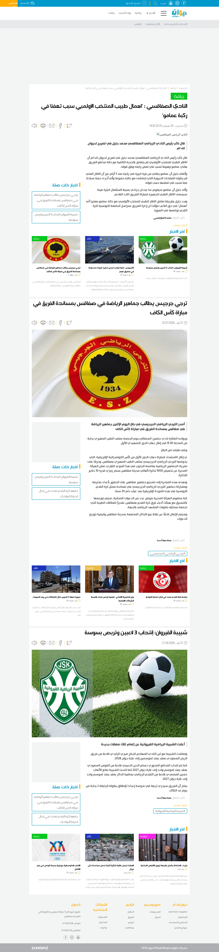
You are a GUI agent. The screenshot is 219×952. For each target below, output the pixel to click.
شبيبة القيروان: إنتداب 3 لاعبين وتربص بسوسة (166, 267)
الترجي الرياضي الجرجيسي (167, 553)
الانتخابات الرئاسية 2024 (175, 24)
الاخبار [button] (152, 13)
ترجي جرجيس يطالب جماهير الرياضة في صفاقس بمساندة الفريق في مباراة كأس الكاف (56, 200)
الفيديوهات (155, 912)
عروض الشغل (180, 928)
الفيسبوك (102, 917)
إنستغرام (103, 922)
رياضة (138, 13)
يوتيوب (103, 927)
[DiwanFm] (179, 13)
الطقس (138, 24)
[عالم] (109, 249)
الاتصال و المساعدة (178, 922)
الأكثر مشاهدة (153, 24)
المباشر (131, 912)
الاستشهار (182, 917)
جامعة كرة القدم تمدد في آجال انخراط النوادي (166, 597)
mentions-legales (177, 912)
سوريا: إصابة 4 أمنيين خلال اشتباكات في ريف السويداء (56, 597)
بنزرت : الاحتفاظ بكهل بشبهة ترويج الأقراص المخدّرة (164, 865)
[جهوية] (163, 847)
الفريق (131, 917)
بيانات (111, 13)
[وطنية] (109, 578)
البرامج (131, 922)
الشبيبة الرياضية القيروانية (170, 811)
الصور (157, 917)
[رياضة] (56, 249)
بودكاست (125, 13)
